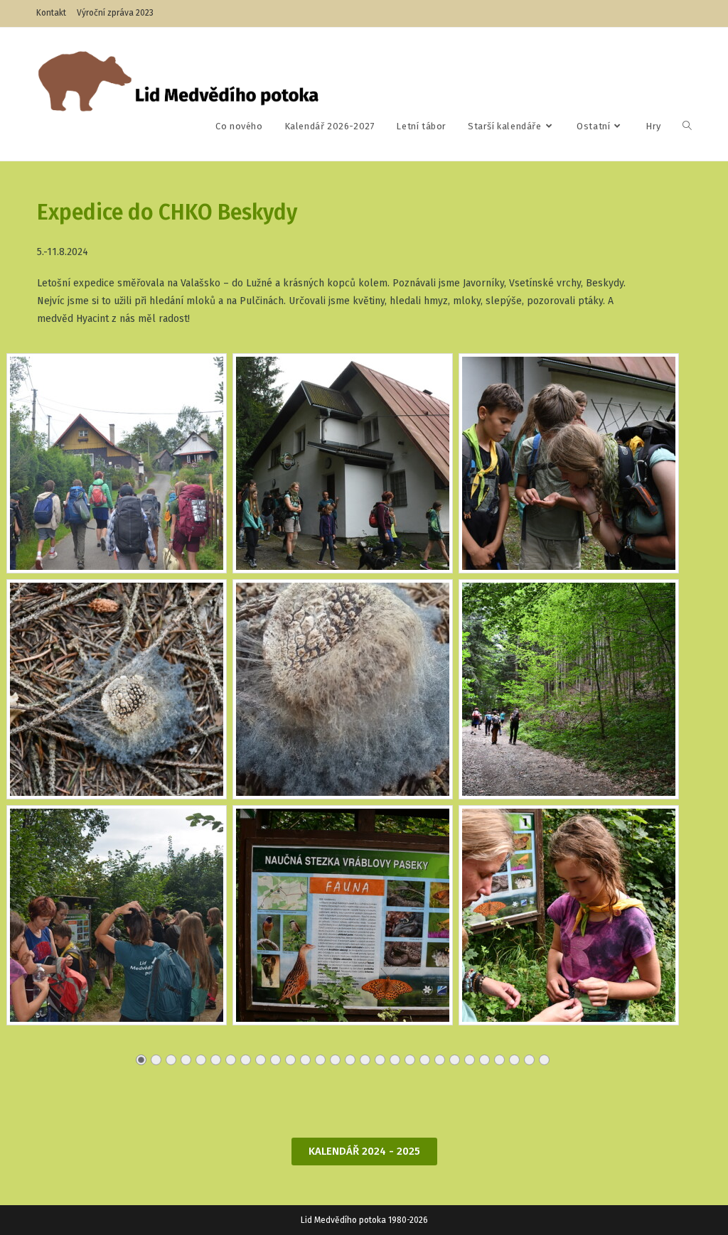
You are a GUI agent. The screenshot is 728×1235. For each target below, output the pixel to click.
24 (484, 1060)
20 (424, 1060)
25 (499, 1060)
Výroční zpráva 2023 (115, 13)
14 (335, 1060)
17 (380, 1060)
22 (454, 1060)
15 (350, 1060)
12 (305, 1060)
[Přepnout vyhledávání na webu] (687, 126)
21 (439, 1060)
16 (365, 1060)
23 (469, 1060)
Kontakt (51, 13)
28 (544, 1060)
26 (514, 1060)
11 (290, 1060)
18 (395, 1060)
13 (320, 1060)
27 (529, 1060)
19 (410, 1060)
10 (275, 1060)
